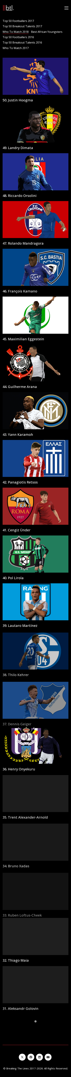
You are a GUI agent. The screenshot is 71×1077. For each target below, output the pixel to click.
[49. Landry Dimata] (35, 124)
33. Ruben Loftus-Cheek (22, 912)
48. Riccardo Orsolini (20, 196)
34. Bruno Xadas (16, 864)
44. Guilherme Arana (20, 387)
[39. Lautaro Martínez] (35, 601)
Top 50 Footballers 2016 (18, 37)
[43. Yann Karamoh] (35, 410)
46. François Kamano (20, 291)
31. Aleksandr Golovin (20, 1008)
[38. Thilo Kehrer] (35, 649)
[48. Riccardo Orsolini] (35, 171)
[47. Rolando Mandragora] (35, 219)
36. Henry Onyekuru (19, 769)
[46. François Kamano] (35, 267)
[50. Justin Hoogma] (35, 76)
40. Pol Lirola (13, 578)
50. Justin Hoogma (18, 100)
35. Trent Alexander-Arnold (25, 817)
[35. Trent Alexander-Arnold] (35, 793)
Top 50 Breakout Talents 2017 (22, 26)
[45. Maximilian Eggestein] (35, 315)
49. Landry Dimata (18, 148)
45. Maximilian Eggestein (23, 339)
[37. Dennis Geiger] (35, 697)
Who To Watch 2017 (16, 48)
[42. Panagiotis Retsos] (35, 458)
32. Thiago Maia (16, 960)
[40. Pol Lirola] (35, 554)
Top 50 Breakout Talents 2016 (22, 42)
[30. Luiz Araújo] (35, 1032)
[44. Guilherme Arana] (35, 363)
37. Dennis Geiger (17, 721)
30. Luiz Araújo (15, 1056)
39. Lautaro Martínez (20, 626)
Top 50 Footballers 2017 (18, 21)
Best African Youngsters (46, 32)
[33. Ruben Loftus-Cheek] (35, 888)
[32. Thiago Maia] (35, 936)
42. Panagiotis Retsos (20, 482)
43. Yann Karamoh (18, 435)
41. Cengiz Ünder (17, 530)
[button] (66, 8)
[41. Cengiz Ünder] (35, 506)
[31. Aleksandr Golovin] (35, 984)
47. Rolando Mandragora (23, 243)
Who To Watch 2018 (16, 32)
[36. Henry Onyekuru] (35, 745)
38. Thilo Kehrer (16, 673)
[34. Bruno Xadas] (35, 840)
